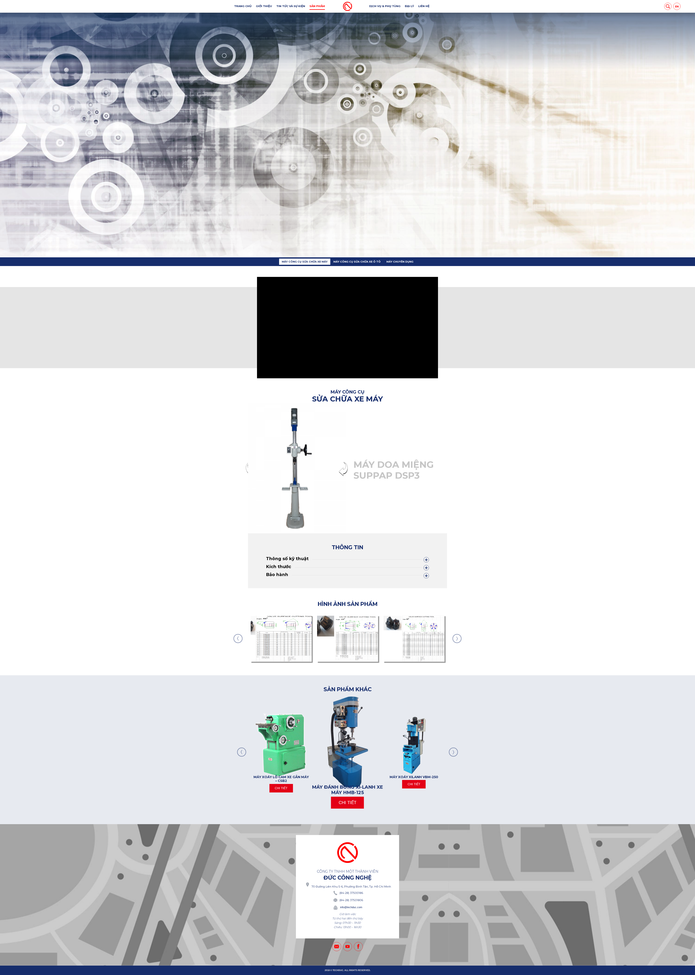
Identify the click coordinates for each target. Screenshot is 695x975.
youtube (347, 946)
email (336, 946)
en (677, 6)
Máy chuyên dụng (399, 261)
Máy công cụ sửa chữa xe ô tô (357, 261)
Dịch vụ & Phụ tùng (385, 6)
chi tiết (281, 788)
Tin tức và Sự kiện (290, 6)
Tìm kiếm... (667, 6)
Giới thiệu (264, 6)
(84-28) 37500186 (351, 893)
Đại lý (409, 6)
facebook (358, 946)
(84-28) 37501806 (351, 900)
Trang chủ (243, 6)
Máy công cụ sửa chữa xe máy (305, 261)
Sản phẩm (317, 6)
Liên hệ (423, 6)
